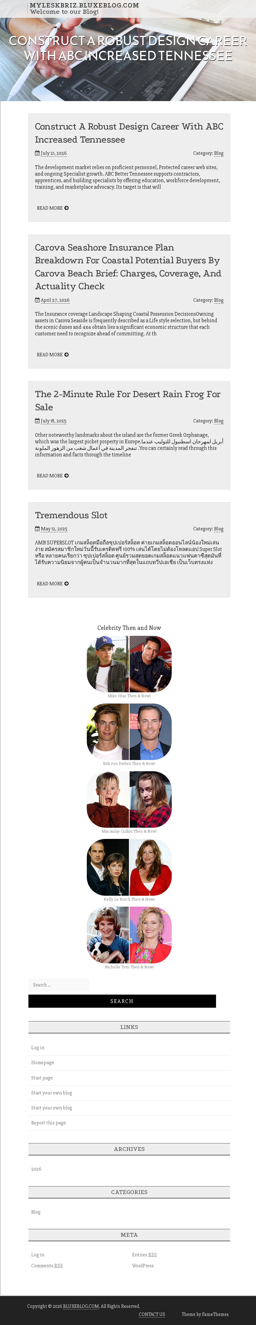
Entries (144, 1255)
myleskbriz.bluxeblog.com (84, 5)
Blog (219, 153)
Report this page (48, 1123)
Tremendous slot (71, 515)
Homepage (42, 1063)
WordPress (143, 1266)
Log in (37, 1048)
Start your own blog (51, 1093)
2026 (36, 1169)
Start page (42, 1078)
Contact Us (152, 1314)
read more (50, 208)
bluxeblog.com (81, 1306)
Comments (47, 1266)
